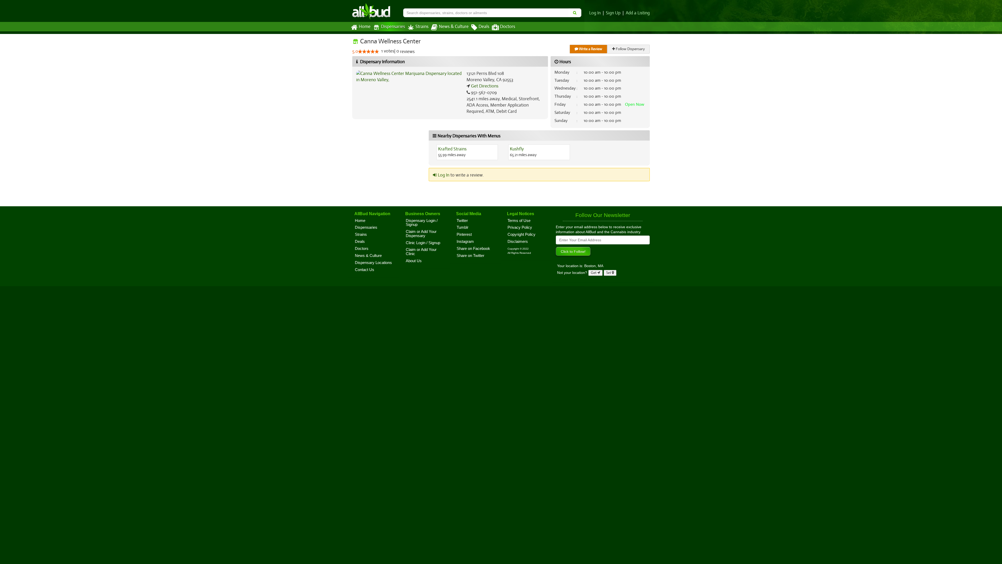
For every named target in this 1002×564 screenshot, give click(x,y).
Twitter (462, 221)
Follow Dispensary (630, 49)
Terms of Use (519, 221)
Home (365, 26)
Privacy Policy (520, 227)
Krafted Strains (452, 149)
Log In (595, 13)
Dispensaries (393, 26)
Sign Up (613, 13)
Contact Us (364, 270)
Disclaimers (518, 241)
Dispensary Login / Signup (422, 223)
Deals (484, 26)
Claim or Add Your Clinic (421, 252)
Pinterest (464, 234)
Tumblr (462, 227)
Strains (421, 26)
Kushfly (517, 149)
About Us (414, 261)
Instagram (465, 241)
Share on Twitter (470, 256)
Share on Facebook (473, 248)
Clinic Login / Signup (423, 243)
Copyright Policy (521, 234)
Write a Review (590, 49)
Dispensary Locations (373, 263)
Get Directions (484, 86)
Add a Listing (638, 13)
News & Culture (454, 26)
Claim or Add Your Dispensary (421, 234)
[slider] (368, 51)
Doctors (507, 26)
